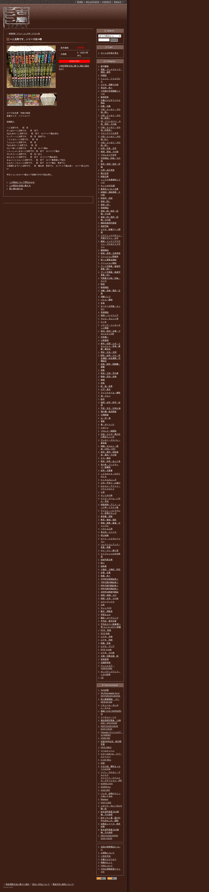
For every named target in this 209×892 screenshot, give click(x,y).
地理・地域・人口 (108, 595)
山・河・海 (106, 418)
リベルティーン (107, 751)
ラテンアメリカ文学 (109, 133)
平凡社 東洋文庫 (108, 621)
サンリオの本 (107, 495)
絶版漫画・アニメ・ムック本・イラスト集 (24, 33)
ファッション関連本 (109, 256)
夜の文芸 (105, 173)
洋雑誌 (104, 75)
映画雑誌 (105, 287)
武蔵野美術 (106, 662)
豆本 (103, 605)
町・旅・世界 (107, 386)
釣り (103, 563)
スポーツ (105, 428)
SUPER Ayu (106, 787)
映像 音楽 (106, 643)
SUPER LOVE (107, 784)
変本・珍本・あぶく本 (110, 461)
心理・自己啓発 (107, 170)
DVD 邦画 (106, 630)
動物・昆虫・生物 (108, 376)
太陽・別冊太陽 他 (109, 656)
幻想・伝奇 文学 (108, 148)
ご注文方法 (106, 856)
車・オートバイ (107, 424)
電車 (103, 421)
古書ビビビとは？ (108, 859)
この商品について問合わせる (22, 182)
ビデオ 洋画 (107, 636)
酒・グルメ (106, 396)
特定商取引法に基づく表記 (17, 884)
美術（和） (106, 201)
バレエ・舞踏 (107, 300)
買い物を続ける (16, 189)
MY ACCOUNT (92, 2)
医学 (103, 399)
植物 (103, 380)
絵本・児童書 (107, 470)
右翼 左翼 (106, 572)
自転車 (104, 566)
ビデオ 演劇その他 (109, 84)
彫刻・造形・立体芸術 (110, 253)
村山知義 (105, 535)
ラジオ (104, 322)
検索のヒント (107, 862)
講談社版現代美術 (108, 223)
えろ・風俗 (106, 458)
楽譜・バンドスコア (109, 315)
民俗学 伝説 (107, 198)
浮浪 (103, 763)
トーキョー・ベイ (108, 717)
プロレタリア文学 (108, 155)
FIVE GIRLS (106, 747)
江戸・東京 (106, 389)
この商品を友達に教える (20, 185)
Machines (104, 799)
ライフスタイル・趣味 (110, 393)
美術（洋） (106, 205)
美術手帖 (105, 226)
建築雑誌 (105, 250)
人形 (103, 492)
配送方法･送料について (63, 884)
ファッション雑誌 (108, 263)
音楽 (103, 303)
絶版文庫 (105, 176)
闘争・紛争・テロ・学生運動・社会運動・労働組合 (110, 358)
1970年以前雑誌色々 (109, 579)
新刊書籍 (105, 66)
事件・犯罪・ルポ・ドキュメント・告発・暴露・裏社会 (110, 346)
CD (102, 678)
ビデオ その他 (107, 653)
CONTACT (106, 2)
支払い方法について (41, 884)
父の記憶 (105, 690)
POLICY (117, 2)
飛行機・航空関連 (108, 411)
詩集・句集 (106, 106)
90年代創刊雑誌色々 (109, 589)
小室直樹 (105, 340)
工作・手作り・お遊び (110, 483)
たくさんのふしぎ (108, 480)
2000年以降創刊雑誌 (109, 592)
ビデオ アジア (107, 646)
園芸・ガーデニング (109, 618)
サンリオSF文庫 (108, 186)
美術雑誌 (105, 208)
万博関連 (105, 415)
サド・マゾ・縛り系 (109, 550)
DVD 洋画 (105, 633)
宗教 (103, 370)
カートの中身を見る (109, 53)
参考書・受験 (107, 516)
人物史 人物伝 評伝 (110, 569)
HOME (80, 2)
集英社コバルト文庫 (109, 189)
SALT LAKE (106, 802)
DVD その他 (106, 650)
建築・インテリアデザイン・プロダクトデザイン (110, 244)
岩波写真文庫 (107, 560)
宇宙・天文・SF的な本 (111, 408)
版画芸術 (105, 97)
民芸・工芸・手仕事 (109, 373)
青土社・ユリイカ (108, 532)
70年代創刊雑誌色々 (109, 582)
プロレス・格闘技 (108, 431)
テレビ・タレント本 (109, 318)
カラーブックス (107, 602)
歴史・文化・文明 (108, 352)
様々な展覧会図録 (108, 260)
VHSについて (107, 866)
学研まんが (106, 614)
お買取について (107, 853)
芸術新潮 (105, 659)
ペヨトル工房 (107, 529)
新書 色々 (106, 576)
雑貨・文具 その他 (109, 598)
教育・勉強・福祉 (108, 520)
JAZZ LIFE (105, 790)
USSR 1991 (105, 738)
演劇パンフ (106, 296)
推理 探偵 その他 (109, 152)
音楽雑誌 (105, 312)
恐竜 (103, 383)
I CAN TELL (106, 760)
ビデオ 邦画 (107, 640)
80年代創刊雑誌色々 (109, 585)
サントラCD (106, 608)
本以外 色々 (107, 88)
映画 (103, 284)
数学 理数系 (107, 611)
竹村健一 (105, 337)
